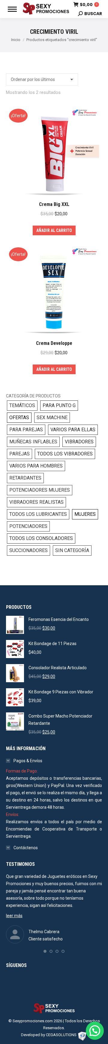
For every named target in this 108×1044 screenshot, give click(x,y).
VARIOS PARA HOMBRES (36, 466)
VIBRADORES (79, 442)
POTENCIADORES (28, 526)
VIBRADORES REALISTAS (36, 502)
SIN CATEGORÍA (72, 550)
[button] (45, 951)
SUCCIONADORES (28, 550)
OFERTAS (19, 417)
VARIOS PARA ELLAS (72, 429)
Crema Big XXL (54, 204)
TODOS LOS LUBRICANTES (38, 514)
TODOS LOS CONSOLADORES (41, 538)
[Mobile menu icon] (12, 9)
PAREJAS (19, 454)
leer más (14, 915)
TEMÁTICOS (22, 405)
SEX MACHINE (52, 417)
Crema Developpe (54, 343)
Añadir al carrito (54, 230)
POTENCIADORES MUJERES (39, 490)
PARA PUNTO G (59, 405)
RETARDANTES (25, 478)
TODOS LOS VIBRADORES (65, 454)
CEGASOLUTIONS (61, 1035)
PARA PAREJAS (26, 429)
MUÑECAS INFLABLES (33, 442)
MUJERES (85, 514)
